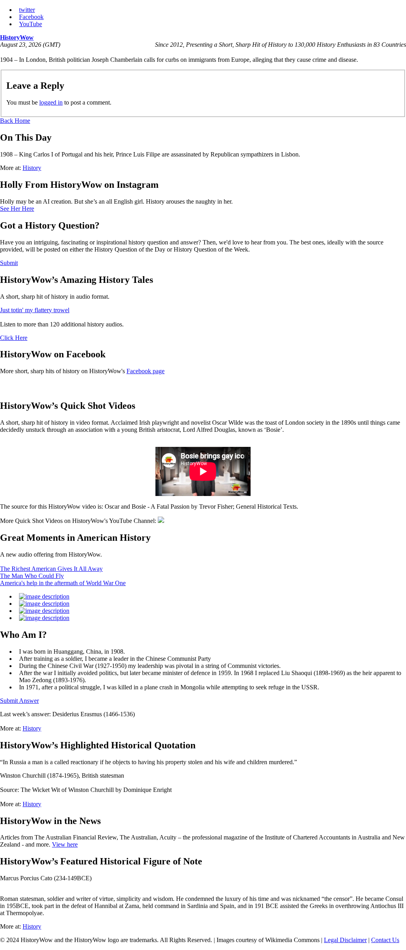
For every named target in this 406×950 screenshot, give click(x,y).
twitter (27, 9)
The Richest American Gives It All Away (51, 568)
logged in (51, 102)
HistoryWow (17, 37)
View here (65, 844)
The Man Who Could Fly (32, 575)
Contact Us (385, 940)
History (32, 167)
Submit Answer (19, 700)
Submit (9, 262)
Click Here (13, 337)
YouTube (30, 24)
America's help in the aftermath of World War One (63, 583)
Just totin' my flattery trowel (34, 310)
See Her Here (17, 208)
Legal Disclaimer (345, 940)
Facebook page (145, 371)
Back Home (15, 120)
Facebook (31, 16)
